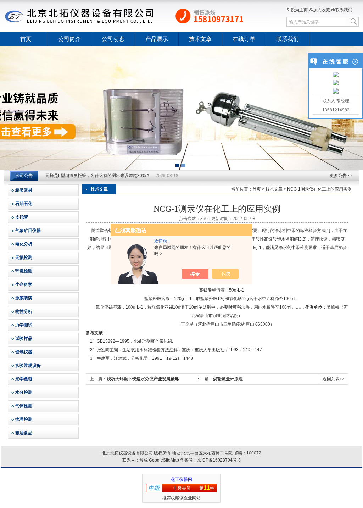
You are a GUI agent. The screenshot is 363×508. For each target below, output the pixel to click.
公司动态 (113, 39)
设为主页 (299, 9)
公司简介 (69, 39)
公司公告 (24, 175)
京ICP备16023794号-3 (219, 460)
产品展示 (156, 39)
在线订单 (244, 39)
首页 (26, 39)
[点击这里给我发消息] (336, 75)
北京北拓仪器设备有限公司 (137, 16)
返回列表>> (334, 378)
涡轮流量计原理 (228, 378)
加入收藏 (321, 9)
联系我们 (343, 9)
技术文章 (200, 39)
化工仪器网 (181, 479)
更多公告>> (341, 175)
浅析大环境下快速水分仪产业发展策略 (143, 378)
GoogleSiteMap (164, 460)
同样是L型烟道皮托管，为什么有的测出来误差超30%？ (97, 175)
